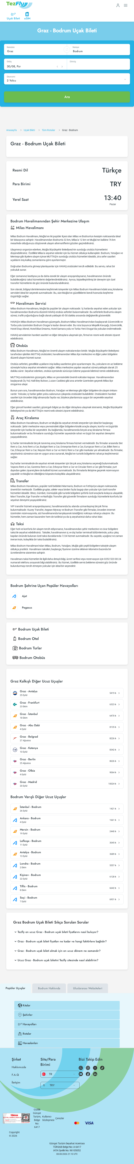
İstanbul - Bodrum (30, 807)
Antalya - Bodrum (30, 852)
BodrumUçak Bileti (33, 629)
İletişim (16, 1082)
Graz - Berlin (28, 759)
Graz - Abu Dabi (30, 725)
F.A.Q (15, 1075)
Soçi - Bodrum (28, 897)
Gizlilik (37, 1109)
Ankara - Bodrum (30, 818)
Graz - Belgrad (29, 736)
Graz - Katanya (29, 748)
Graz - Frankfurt (29, 702)
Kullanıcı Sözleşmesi (48, 1118)
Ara (67, 96)
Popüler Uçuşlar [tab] (15, 988)
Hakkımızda (19, 1067)
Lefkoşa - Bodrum (30, 841)
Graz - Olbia (27, 770)
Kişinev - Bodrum (30, 875)
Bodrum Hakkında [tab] (49, 988)
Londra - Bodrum (30, 863)
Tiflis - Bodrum (29, 886)
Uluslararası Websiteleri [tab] (87, 988)
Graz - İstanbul (29, 714)
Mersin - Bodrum (30, 829)
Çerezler (59, 1118)
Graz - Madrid (28, 782)
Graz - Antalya (28, 691)
